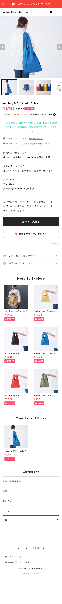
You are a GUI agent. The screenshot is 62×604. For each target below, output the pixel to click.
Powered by (27, 573)
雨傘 (5, 491)
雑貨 (5, 520)
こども (6, 510)
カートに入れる (31, 221)
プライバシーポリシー (15, 557)
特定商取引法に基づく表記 (17, 562)
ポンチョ (7, 500)
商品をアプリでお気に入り (32, 234)
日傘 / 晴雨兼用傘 (12, 481)
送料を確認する (36, 138)
